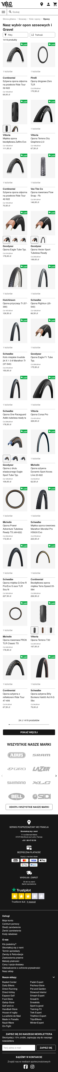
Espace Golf (8, 995)
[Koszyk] (55, 4)
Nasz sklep (7, 971)
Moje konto (7, 920)
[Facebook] (25, 1067)
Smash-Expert (37, 995)
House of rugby (9, 1012)
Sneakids (35, 1002)
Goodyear (8, 246)
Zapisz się (46, 1047)
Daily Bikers (8, 985)
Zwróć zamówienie (29, 884)
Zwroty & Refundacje (12, 954)
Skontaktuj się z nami (29, 831)
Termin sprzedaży (11, 950)
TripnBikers (36, 1019)
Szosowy (22, 18)
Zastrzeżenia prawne (12, 957)
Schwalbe (36, 300)
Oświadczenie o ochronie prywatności (21, 967)
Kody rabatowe (9, 934)
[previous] (2, 776)
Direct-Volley (8, 992)
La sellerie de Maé (11, 1015)
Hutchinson (9, 300)
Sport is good (36, 1005)
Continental (9, 77)
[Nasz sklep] (41, 4)
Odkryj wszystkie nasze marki (29, 807)
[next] (56, 776)
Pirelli (34, 77)
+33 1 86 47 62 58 (29, 840)
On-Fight (6, 1026)
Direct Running (9, 988)
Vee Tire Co (37, 188)
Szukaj (16, 12)
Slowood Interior (38, 992)
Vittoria (6, 135)
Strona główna (9, 18)
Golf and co (8, 1005)
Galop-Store (8, 1002)
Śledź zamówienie (11, 927)
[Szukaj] (10, 12)
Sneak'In (34, 999)
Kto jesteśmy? (9, 944)
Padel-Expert (36, 982)
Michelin (35, 464)
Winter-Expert (37, 1022)
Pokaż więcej (29, 732)
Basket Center (9, 982)
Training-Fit (36, 1009)
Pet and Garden (38, 988)
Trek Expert (36, 1012)
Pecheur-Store (37, 985)
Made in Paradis (10, 1019)
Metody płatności (10, 961)
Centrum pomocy (10, 923)
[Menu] (3, 12)
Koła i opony (34, 18)
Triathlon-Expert (38, 1015)
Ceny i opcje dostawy (13, 964)
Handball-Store (9, 1009)
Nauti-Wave (8, 1022)
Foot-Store (7, 999)
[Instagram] (32, 1067)
